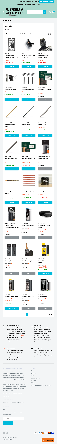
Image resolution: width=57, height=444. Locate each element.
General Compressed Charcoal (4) (43, 159)
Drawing (9, 20)
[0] (53, 12)
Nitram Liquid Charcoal (10, 261)
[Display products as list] (51, 34)
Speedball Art (42, 53)
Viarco (23, 53)
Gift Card (33, 380)
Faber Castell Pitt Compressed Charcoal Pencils (10, 124)
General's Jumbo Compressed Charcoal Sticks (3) (11, 227)
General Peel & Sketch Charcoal (10, 192)
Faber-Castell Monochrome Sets (28, 159)
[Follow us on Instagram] (7, 433)
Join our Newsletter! (48, 1)
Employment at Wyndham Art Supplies (41, 385)
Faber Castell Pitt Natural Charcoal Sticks (44, 123)
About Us (33, 373)
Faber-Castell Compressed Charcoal (11, 159)
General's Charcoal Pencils (28, 191)
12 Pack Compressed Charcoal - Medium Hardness (11, 56)
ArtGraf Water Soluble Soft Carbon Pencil (28, 56)
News (32, 375)
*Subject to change (19, 335)
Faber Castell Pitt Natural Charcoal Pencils (28, 123)
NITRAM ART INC (25, 223)
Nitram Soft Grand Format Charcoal (44, 261)
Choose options (11, 135)
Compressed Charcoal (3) (28, 89)
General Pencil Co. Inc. (44, 156)
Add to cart (11, 66)
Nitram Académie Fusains (28, 225)
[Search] (44, 12)
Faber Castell (41, 87)
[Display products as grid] (48, 34)
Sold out (45, 100)
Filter (9, 34)
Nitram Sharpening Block (28, 261)
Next (49, 314)
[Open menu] (3, 12)
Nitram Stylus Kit (42, 296)
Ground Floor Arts (35, 378)
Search (33, 370)
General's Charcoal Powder (44, 191)
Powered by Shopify (7, 439)
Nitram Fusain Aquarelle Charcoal (44, 226)
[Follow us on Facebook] (4, 433)
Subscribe (8, 423)
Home (4, 20)
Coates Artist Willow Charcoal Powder (43, 56)
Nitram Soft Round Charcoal (11, 296)
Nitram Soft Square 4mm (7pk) (28, 296)
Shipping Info (34, 382)
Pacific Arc (7, 53)
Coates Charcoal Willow (10, 89)
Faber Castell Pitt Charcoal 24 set (45, 90)
